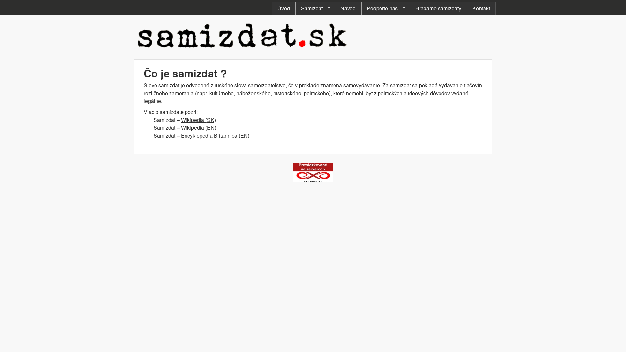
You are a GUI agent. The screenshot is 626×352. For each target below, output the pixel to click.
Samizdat (309, 8)
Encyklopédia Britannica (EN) (215, 135)
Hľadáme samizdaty (438, 8)
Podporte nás (379, 8)
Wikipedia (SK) (198, 120)
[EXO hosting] (313, 180)
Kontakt (481, 8)
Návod (348, 8)
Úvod (283, 8)
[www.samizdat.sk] (242, 48)
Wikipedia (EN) (198, 127)
